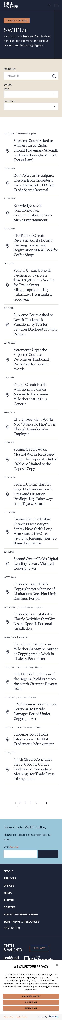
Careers (9, 907)
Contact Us (12, 928)
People (8, 871)
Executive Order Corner (21, 915)
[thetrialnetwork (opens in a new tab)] (38, 959)
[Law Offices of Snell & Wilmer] (11, 5)
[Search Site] (49, 5)
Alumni (9, 900)
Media (11, 21)
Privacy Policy (9, 1017)
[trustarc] (53, 1017)
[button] (57, 965)
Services (10, 878)
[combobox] (31, 94)
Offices (9, 886)
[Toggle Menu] (56, 5)
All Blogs (22, 21)
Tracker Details (21, 1017)
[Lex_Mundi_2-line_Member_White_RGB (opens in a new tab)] (11, 959)
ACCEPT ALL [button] (31, 1002)
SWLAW (39, 948)
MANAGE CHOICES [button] (31, 996)
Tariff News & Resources (21, 922)
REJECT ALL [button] (31, 1008)
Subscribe (48, 854)
